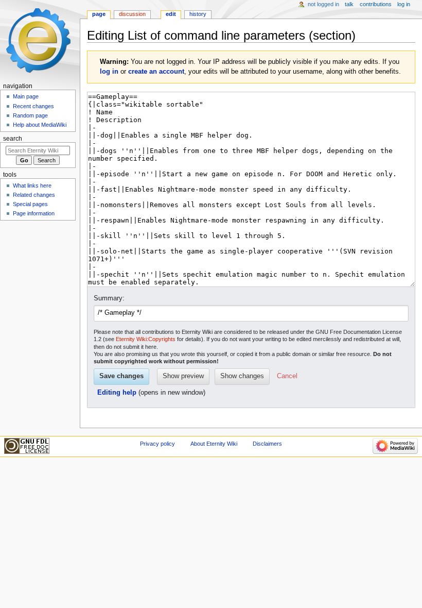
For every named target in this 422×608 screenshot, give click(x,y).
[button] (287, 376)
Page (99, 14)
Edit (171, 14)
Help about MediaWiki (39, 125)
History (197, 14)
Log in (403, 4)
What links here (32, 185)
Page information (34, 213)
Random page (30, 115)
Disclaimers (267, 444)
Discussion (132, 14)
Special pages (30, 204)
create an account (156, 71)
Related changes (34, 195)
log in (109, 71)
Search (12, 139)
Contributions (376, 4)
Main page (26, 96)
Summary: (109, 298)
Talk (349, 4)
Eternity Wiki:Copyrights (145, 339)
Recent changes (33, 106)
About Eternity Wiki (213, 444)
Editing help (116, 392)
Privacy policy (157, 444)
